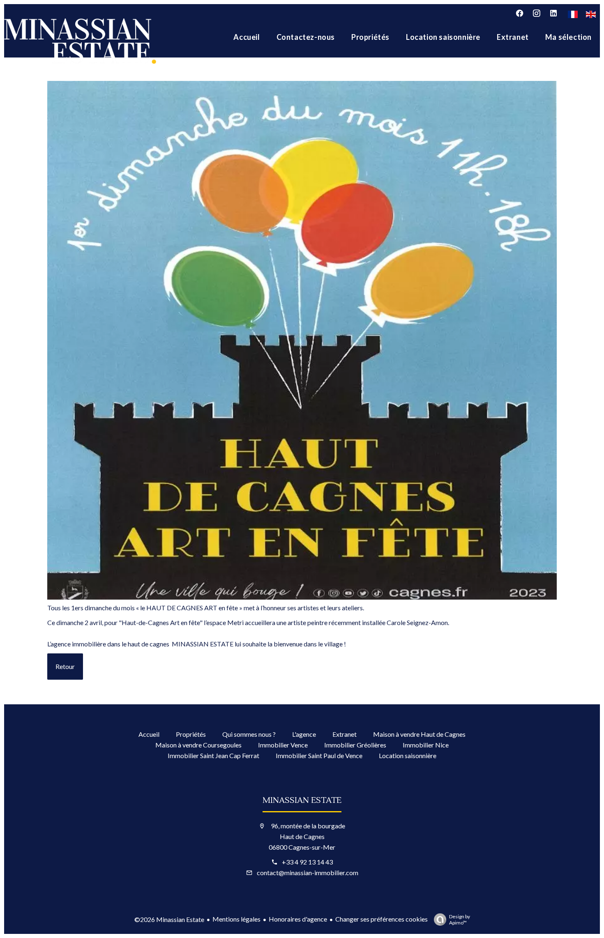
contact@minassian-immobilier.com (307, 872)
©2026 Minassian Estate (169, 919)
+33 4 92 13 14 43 (307, 862)
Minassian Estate (302, 800)
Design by (459, 919)
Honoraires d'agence (298, 919)
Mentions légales (236, 919)
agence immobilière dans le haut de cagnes (110, 644)
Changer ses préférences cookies (381, 919)
